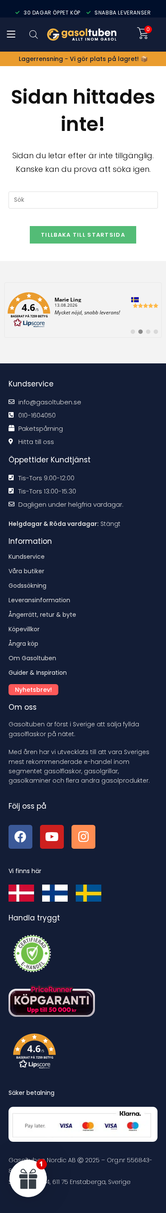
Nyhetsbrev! (33, 689)
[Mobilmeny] (11, 34)
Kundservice (27, 556)
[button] (85, 1053)
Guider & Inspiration (38, 672)
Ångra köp (23, 643)
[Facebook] (20, 837)
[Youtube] (52, 837)
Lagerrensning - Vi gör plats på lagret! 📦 (83, 59)
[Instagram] (83, 837)
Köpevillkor (24, 629)
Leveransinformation (39, 600)
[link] (83, 310)
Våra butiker (26, 571)
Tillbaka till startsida (83, 235)
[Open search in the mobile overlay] (33, 34)
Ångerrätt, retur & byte (42, 614)
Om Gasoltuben (32, 658)
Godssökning (27, 585)
